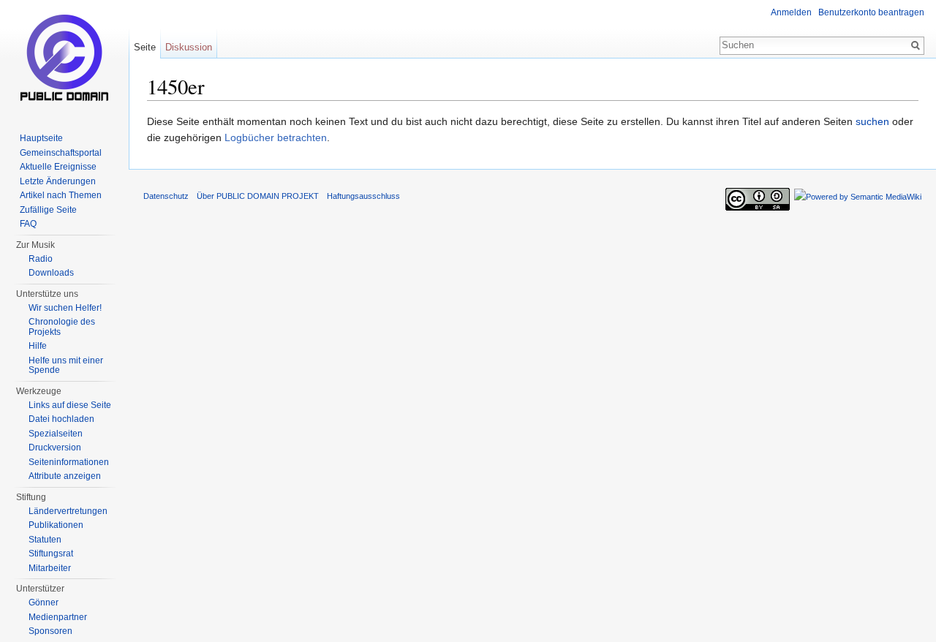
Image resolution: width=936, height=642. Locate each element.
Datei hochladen (61, 419)
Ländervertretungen (68, 511)
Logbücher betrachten (275, 137)
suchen (872, 121)
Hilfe (38, 346)
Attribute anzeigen (65, 476)
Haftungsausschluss (363, 196)
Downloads (51, 273)
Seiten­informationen (69, 462)
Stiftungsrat (51, 553)
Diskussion (188, 47)
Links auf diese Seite (70, 405)
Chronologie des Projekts (62, 327)
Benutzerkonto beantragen (871, 12)
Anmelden (791, 12)
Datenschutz (166, 196)
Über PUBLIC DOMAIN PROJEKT (258, 196)
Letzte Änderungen (58, 181)
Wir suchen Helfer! (65, 308)
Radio (41, 259)
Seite (145, 47)
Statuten (45, 540)
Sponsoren (50, 631)
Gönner (43, 602)
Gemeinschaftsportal (61, 153)
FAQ (28, 224)
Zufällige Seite (48, 210)
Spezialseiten (56, 433)
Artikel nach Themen (61, 195)
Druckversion (55, 447)
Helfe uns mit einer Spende (66, 365)
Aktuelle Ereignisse (58, 167)
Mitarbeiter (50, 568)
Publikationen (56, 525)
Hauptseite (41, 138)
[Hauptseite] (64, 58)
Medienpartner (58, 617)
